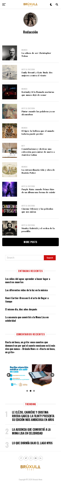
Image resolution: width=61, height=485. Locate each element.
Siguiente (52, 375)
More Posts (30, 242)
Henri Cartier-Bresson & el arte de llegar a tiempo (27, 299)
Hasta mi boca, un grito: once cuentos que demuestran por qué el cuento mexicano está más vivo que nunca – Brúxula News (30, 345)
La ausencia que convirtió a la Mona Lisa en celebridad (27, 318)
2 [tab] (30, 391)
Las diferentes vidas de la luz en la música (26, 290)
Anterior (9, 375)
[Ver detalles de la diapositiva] (30, 376)
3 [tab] (34, 391)
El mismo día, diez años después (21, 309)
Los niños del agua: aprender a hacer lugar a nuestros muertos (27, 280)
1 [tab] (27, 391)
